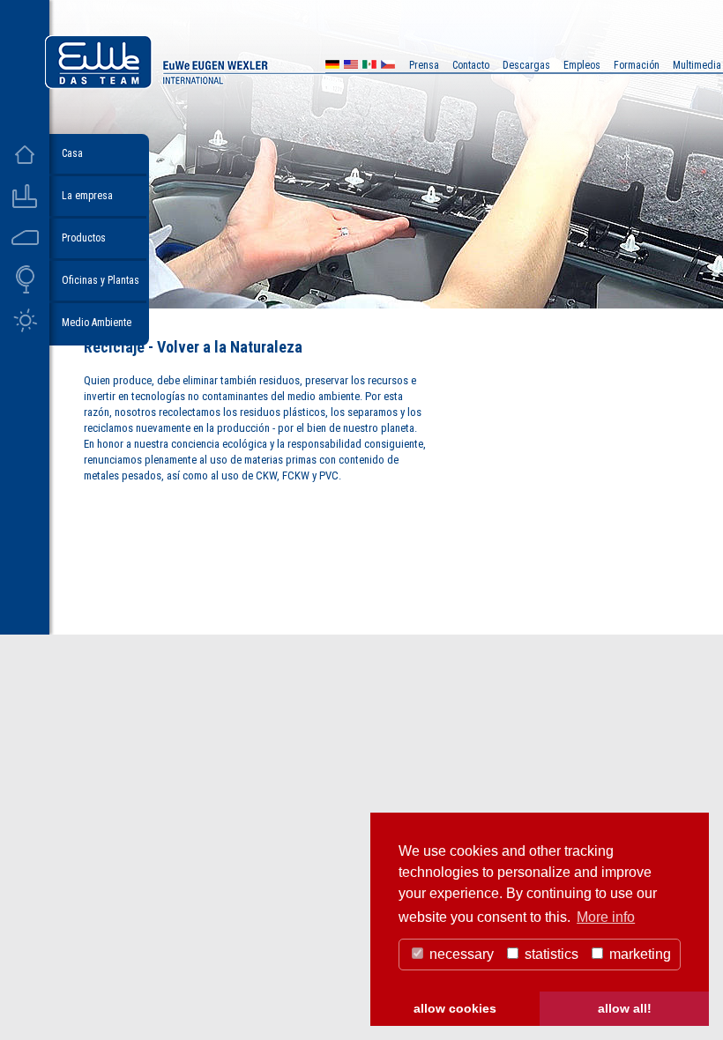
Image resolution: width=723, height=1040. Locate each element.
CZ (388, 66)
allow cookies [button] (455, 1008)
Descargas (526, 65)
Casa (72, 153)
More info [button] (606, 917)
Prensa (424, 65)
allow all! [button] (625, 1008)
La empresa (87, 195)
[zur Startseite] (206, 84)
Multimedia (697, 65)
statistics (549, 954)
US (351, 66)
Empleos (581, 65)
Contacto (470, 65)
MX (369, 66)
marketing (638, 954)
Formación (637, 65)
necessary (460, 954)
